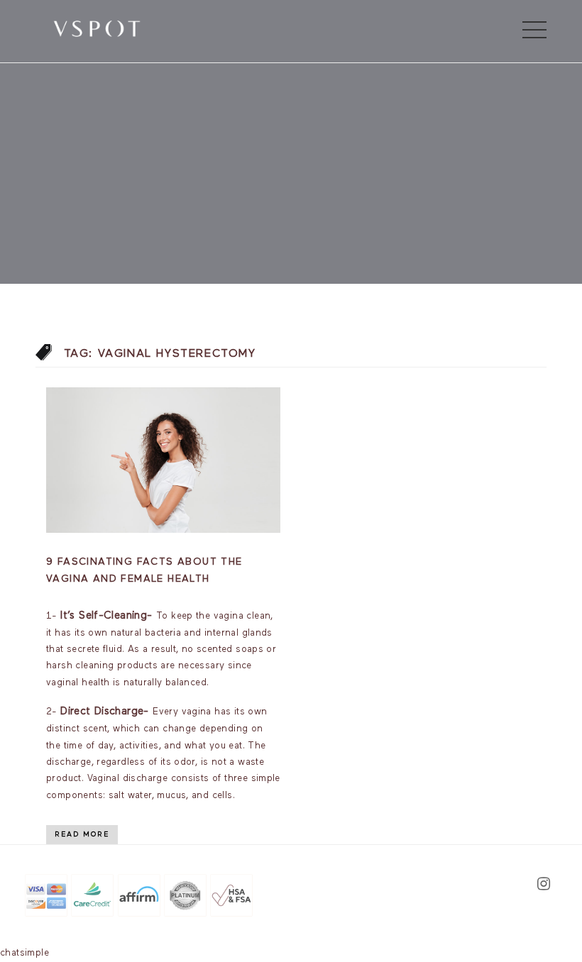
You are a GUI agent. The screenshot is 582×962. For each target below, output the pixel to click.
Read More (82, 834)
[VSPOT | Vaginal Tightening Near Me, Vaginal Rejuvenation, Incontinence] (96, 28)
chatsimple (24, 953)
